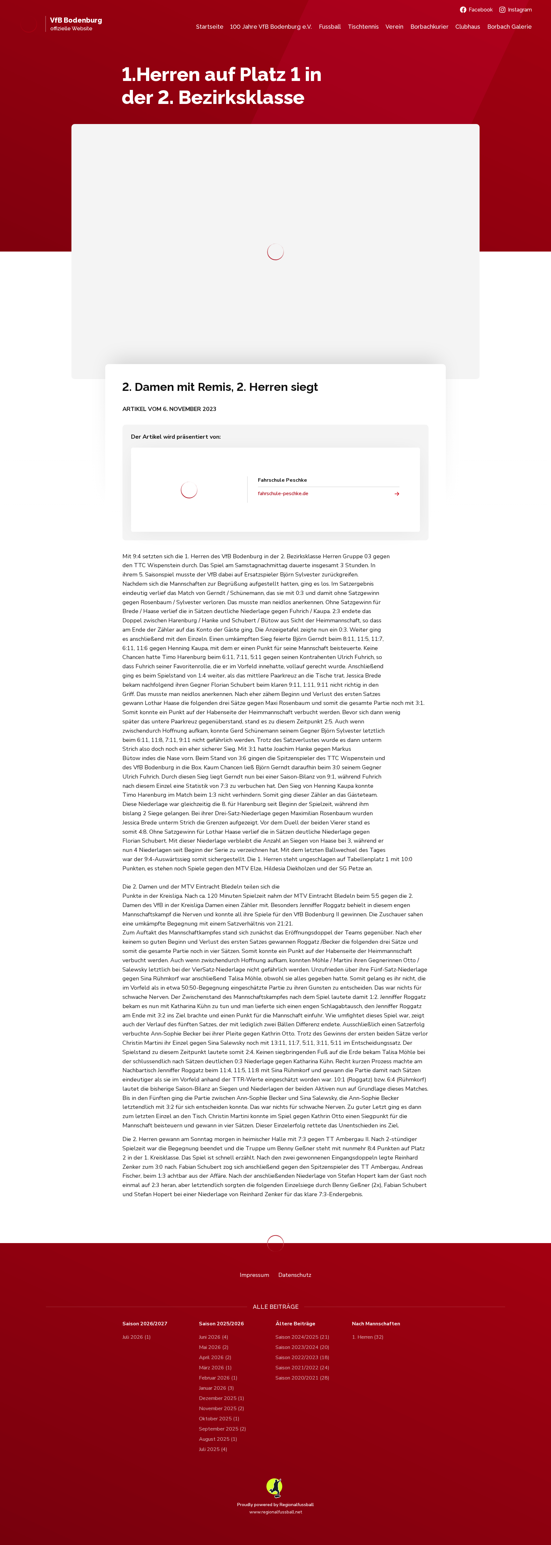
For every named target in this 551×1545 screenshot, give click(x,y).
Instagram (520, 10)
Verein (394, 26)
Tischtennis (363, 26)
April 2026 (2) (215, 1357)
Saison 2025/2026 (221, 1324)
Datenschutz (294, 1275)
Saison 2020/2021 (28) (302, 1377)
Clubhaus (467, 26)
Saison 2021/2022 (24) (302, 1367)
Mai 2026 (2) (214, 1347)
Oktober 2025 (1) (219, 1418)
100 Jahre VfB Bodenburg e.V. (271, 26)
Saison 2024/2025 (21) (302, 1337)
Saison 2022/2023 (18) (302, 1357)
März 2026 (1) (215, 1367)
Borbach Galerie (509, 26)
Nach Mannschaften (376, 1324)
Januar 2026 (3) (216, 1388)
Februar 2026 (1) (218, 1377)
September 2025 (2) (222, 1428)
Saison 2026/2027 (144, 1324)
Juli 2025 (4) (213, 1449)
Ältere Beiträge (295, 1324)
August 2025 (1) (218, 1439)
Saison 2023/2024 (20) (302, 1347)
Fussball (330, 26)
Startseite (210, 26)
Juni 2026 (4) (213, 1337)
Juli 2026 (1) (136, 1337)
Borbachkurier (429, 26)
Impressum (254, 1275)
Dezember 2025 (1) (221, 1398)
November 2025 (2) (221, 1408)
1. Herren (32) (368, 1337)
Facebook (481, 10)
